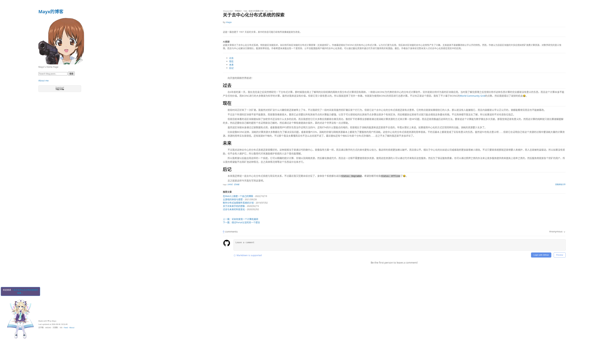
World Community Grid (472, 95)
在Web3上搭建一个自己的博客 (238, 196)
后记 (231, 67)
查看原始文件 (560, 184)
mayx (229, 22)
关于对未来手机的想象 (234, 205)
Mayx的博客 (50, 11)
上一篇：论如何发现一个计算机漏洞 (240, 219)
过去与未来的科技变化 (234, 209)
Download (60, 88)
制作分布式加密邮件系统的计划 (238, 202)
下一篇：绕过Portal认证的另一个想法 (241, 222)
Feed (66, 327)
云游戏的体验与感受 (233, 199)
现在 (231, 61)
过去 (231, 58)
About (71, 327)
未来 (231, 64)
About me (43, 80)
